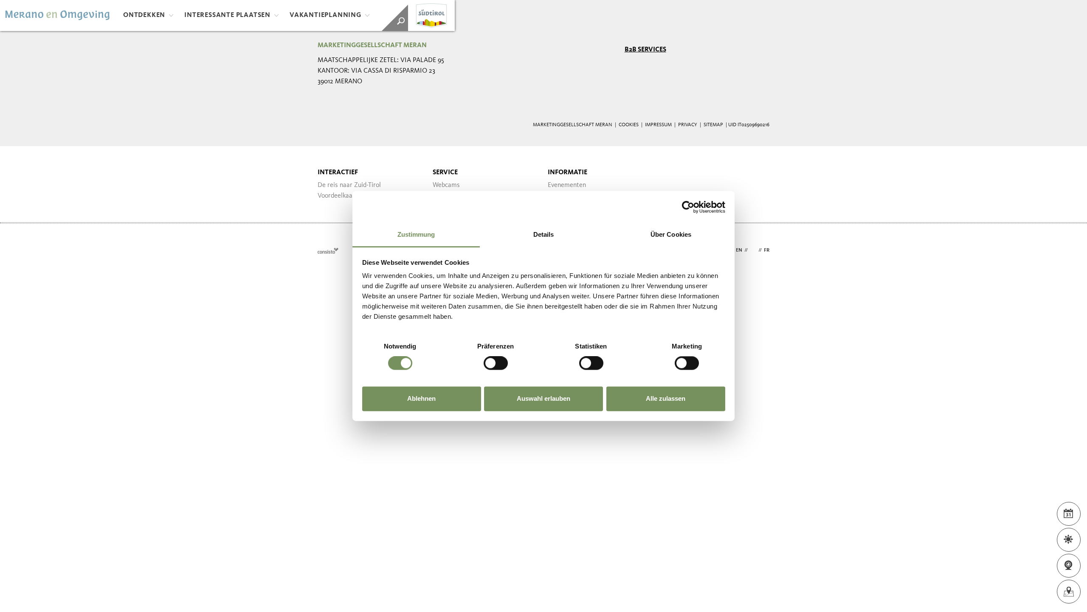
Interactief (338, 172)
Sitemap (713, 125)
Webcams (446, 185)
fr (766, 250)
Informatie (567, 172)
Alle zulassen (665, 398)
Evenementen (567, 185)
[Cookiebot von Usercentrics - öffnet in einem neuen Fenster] (688, 207)
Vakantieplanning (325, 15)
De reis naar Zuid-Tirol (349, 185)
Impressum (658, 125)
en (739, 250)
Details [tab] (543, 234)
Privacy (687, 125)
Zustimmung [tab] (416, 234)
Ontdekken (144, 15)
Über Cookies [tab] (671, 234)
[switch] (496, 363)
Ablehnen (421, 398)
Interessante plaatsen (227, 15)
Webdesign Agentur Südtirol (328, 250)
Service (445, 172)
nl (753, 250)
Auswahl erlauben (543, 398)
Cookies (629, 125)
